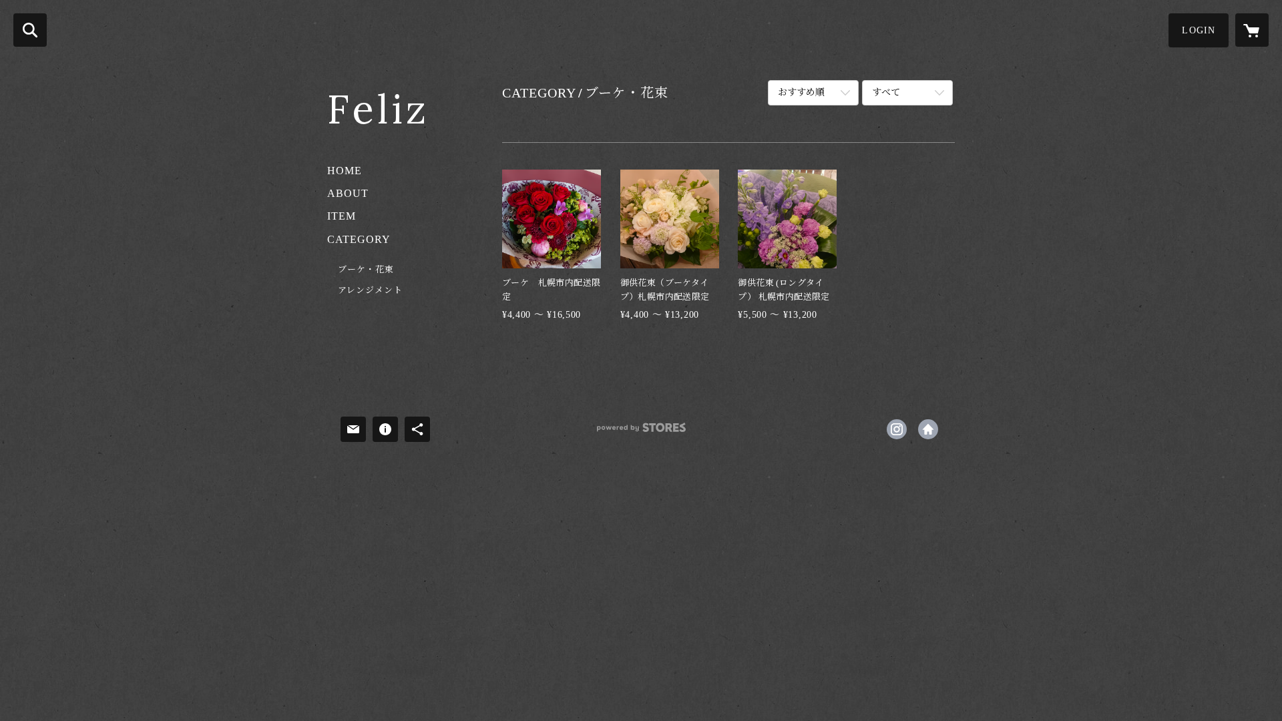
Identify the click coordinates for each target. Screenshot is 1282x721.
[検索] (30, 30)
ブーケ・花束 (366, 269)
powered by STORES (641, 432)
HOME (344, 170)
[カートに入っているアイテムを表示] (1252, 30)
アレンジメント (370, 290)
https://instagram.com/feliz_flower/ (897, 429)
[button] (1198, 30)
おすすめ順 (801, 92)
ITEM (341, 216)
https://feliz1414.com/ (928, 429)
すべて (886, 92)
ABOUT (348, 193)
